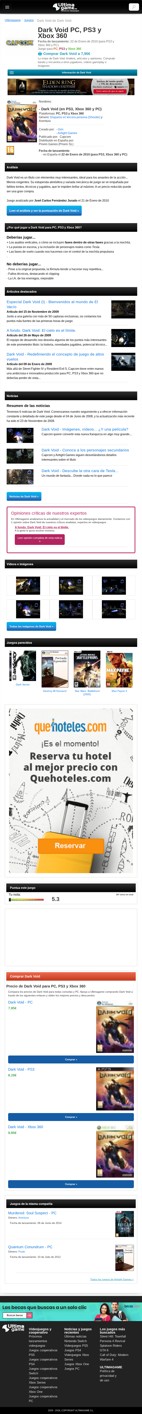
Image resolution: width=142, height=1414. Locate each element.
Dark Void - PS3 (21, 1069)
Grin (60, 129)
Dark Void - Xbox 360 (25, 1127)
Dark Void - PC (20, 1002)
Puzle (21, 1251)
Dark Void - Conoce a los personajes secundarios (85, 450)
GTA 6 (104, 1350)
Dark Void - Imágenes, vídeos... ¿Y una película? (85, 429)
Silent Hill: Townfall (113, 1336)
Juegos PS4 (72, 1350)
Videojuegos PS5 (76, 1345)
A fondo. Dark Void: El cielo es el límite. (41, 330)
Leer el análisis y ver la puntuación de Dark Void (43, 210)
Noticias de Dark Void (23, 496)
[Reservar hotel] (71, 791)
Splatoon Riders (111, 1345)
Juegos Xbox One (76, 1364)
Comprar (70, 1059)
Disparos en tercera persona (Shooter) (75, 117)
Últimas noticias (75, 1336)
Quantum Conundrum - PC (30, 1247)
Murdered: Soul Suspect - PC (32, 1213)
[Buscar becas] (71, 1311)
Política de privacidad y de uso (108, 1375)
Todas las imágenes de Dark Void (30, 626)
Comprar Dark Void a (66, 54)
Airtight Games (67, 133)
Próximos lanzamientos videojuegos (38, 1341)
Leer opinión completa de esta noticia (40, 537)
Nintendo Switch (75, 1341)
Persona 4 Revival (112, 1341)
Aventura (23, 1217)
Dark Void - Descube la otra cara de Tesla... (80, 471)
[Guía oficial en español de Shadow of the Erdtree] (71, 87)
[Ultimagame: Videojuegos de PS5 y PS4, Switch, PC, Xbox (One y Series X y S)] (66, 7)
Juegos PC (72, 1368)
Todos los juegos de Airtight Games (110, 1279)
